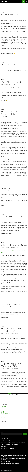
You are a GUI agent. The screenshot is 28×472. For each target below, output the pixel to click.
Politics (2, 414)
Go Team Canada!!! (11, 81)
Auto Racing (3, 406)
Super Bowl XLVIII (10, 14)
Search (2, 432)
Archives (2, 423)
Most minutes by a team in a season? (11, 365)
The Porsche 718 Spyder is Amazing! (7, 448)
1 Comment (10, 67)
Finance (2, 410)
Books (2, 407)
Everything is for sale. (14, 244)
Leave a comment (14, 16)
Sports (2, 12)
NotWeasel (4, 1)
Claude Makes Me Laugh (5, 440)
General (2, 411)
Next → (17, 394)
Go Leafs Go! (8, 64)
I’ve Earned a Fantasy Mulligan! (12, 463)
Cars (2, 408)
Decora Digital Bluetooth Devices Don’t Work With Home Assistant (13, 442)
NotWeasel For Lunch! (5, 413)
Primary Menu (26, 1)
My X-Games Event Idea (13, 216)
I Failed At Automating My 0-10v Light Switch (9, 444)
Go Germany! (8, 188)
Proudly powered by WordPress (6, 470)
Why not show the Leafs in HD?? (11, 329)
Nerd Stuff (3, 412)
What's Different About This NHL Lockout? (10, 114)
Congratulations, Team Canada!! (11, 305)
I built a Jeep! (3, 446)
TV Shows (3, 417)
